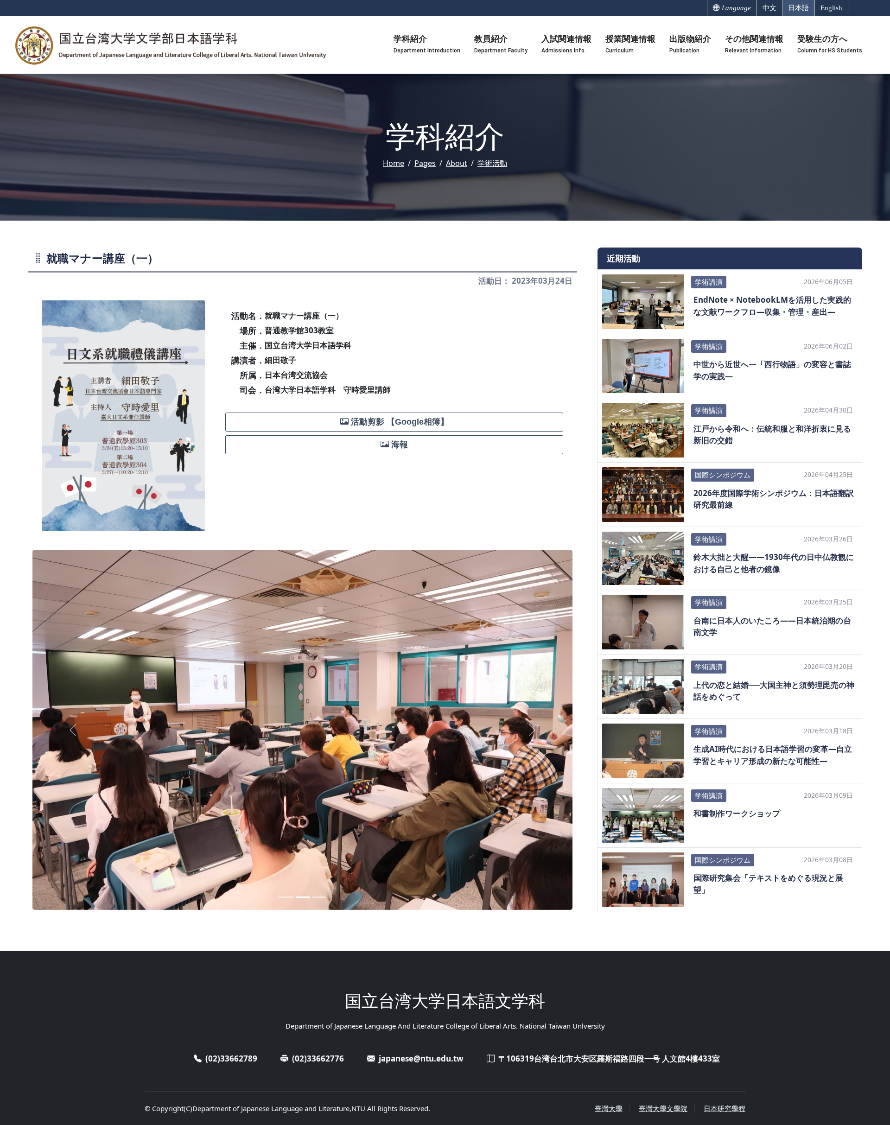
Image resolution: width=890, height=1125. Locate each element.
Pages (425, 163)
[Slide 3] (319, 897)
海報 (398, 444)
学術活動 (492, 163)
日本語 (798, 8)
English (831, 8)
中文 (769, 8)
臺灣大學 (609, 1108)
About (456, 163)
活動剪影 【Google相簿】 (399, 421)
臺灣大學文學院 (663, 1108)
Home (393, 163)
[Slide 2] (303, 897)
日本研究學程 (724, 1108)
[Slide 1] (286, 897)
